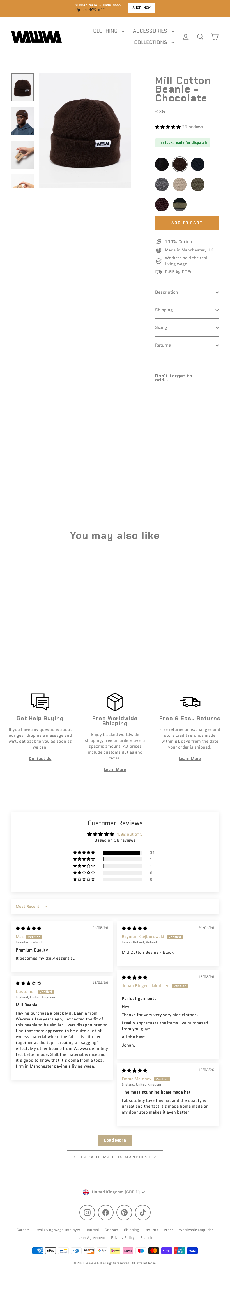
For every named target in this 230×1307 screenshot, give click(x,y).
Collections (151, 42)
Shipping (164, 310)
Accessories (151, 30)
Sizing (161, 327)
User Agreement (91, 1237)
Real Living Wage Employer (57, 1229)
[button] (168, 127)
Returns (163, 345)
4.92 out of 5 (129, 834)
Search (146, 1237)
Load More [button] (115, 1140)
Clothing (106, 30)
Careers (23, 1229)
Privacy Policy (123, 1237)
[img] (28, 928)
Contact (111, 1229)
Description (166, 292)
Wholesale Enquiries (196, 1229)
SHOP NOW (141, 8)
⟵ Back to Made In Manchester (115, 1157)
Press (168, 1229)
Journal (92, 1229)
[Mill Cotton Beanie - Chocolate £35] (163, 410)
